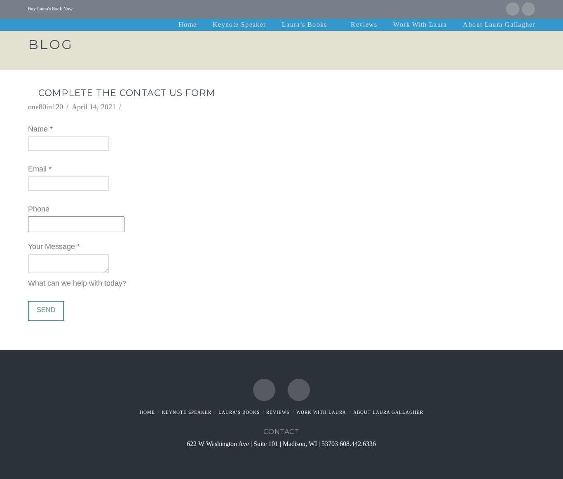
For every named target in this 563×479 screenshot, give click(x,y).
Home (147, 412)
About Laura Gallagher (388, 412)
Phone (38, 209)
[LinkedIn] (528, 9)
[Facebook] (512, 9)
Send (46, 309)
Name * (40, 129)
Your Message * (54, 246)
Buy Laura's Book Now (50, 8)
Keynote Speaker (186, 412)
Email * (40, 169)
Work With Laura (321, 412)
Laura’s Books (239, 412)
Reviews (277, 412)
